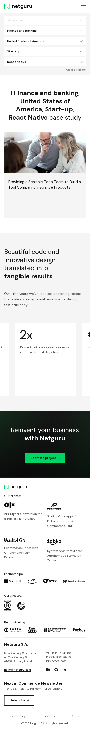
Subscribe (17, 700)
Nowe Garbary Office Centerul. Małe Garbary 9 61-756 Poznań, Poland (21, 657)
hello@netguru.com (17, 669)
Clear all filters (76, 69)
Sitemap (76, 716)
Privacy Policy (17, 716)
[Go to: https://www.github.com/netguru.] (56, 670)
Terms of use (48, 716)
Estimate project (43, 458)
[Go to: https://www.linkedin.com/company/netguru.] (64, 670)
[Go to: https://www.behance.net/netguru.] (48, 670)
